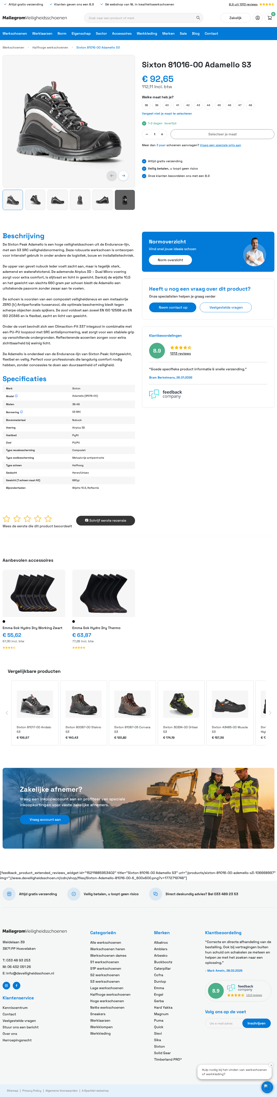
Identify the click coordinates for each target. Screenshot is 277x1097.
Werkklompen (101, 1027)
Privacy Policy (31, 1090)
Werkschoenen (15, 33)
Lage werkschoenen (106, 988)
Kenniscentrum (15, 1007)
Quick (158, 1027)
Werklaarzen (42, 33)
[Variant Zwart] (4, 621)
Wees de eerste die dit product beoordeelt (37, 526)
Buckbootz (163, 962)
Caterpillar (162, 968)
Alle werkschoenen (105, 942)
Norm (62, 33)
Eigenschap (81, 33)
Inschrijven (257, 1023)
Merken (168, 33)
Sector (101, 33)
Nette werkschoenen (107, 1007)
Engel (158, 994)
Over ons (10, 1033)
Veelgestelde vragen (19, 1020)
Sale (183, 33)
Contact (211, 33)
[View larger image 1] (69, 121)
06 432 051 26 (19, 966)
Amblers (160, 949)
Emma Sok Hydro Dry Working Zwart (32, 628)
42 (188, 105)
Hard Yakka (163, 1007)
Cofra (158, 975)
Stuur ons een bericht (21, 1027)
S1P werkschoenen (105, 968)
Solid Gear (162, 1053)
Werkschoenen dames (108, 955)
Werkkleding (147, 33)
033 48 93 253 (18, 960)
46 (229, 105)
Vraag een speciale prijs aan (220, 145)
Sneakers (97, 1014)
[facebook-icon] (16, 985)
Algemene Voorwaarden (61, 1090)
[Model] (16, 396)
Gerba (159, 1001)
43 (198, 105)
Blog (196, 33)
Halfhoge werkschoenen (50, 47)
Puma (158, 1020)
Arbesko (160, 955)
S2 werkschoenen (105, 975)
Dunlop (160, 981)
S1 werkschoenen (104, 962)
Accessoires (122, 33)
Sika (157, 1040)
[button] (112, 176)
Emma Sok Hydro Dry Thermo (96, 628)
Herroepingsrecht (17, 1040)
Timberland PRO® (168, 1059)
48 (250, 105)
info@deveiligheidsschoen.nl (30, 973)
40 (167, 105)
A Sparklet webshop (95, 1090)
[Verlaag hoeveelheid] (147, 134)
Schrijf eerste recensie (107, 520)
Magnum (161, 1014)
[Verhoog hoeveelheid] (162, 134)
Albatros (161, 942)
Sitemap (12, 1090)
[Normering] (21, 412)
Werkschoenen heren (107, 949)
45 (219, 105)
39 (156, 105)
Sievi (158, 1033)
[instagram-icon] (6, 985)
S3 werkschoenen (105, 981)
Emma (159, 988)
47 (240, 105)
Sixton (159, 1046)
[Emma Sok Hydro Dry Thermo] (103, 593)
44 (208, 105)
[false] (258, 18)
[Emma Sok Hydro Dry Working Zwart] (34, 593)
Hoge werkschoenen (107, 1001)
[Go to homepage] (35, 18)
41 (177, 105)
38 (146, 105)
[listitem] (34, 713)
